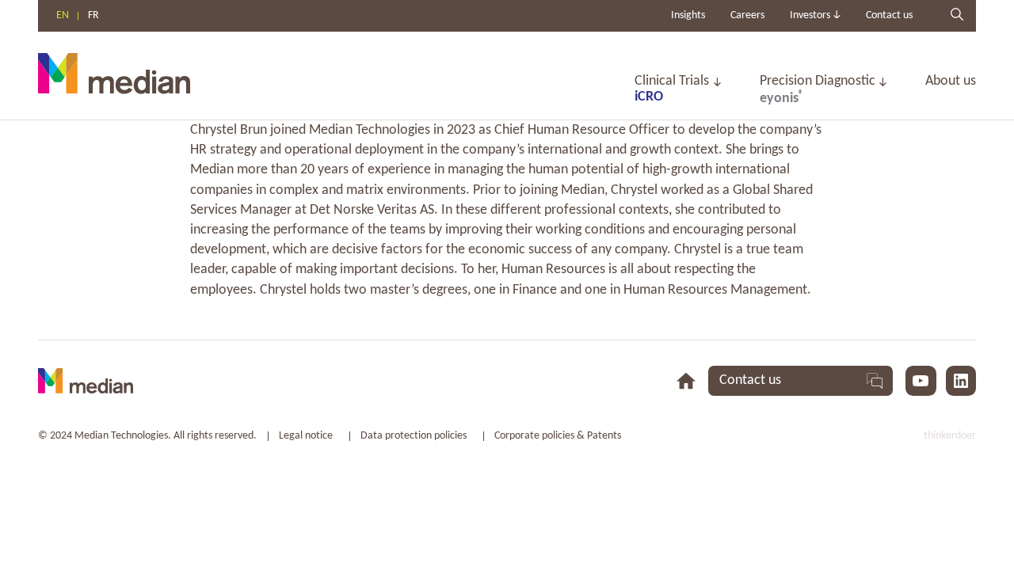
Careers (747, 15)
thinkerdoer (950, 436)
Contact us (889, 15)
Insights (688, 15)
